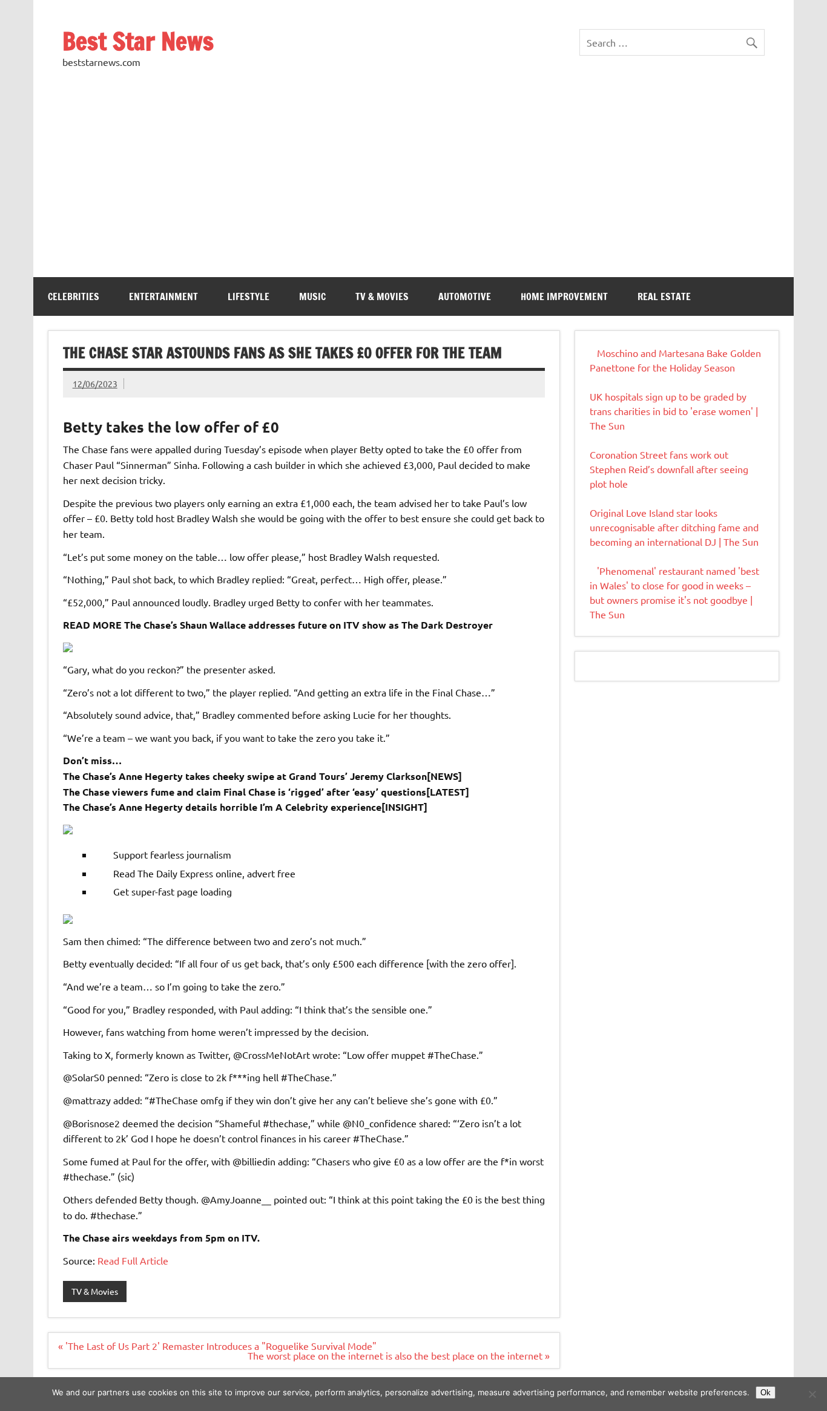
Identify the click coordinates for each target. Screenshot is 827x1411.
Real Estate (664, 296)
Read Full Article (132, 1260)
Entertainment (163, 296)
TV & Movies (382, 296)
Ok (765, 1392)
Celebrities (73, 296)
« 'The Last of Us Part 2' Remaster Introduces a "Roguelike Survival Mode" (217, 1346)
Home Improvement (564, 296)
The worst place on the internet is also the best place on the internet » (399, 1355)
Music (312, 296)
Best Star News (138, 41)
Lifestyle (248, 296)
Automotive (464, 296)
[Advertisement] (413, 186)
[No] (812, 1394)
